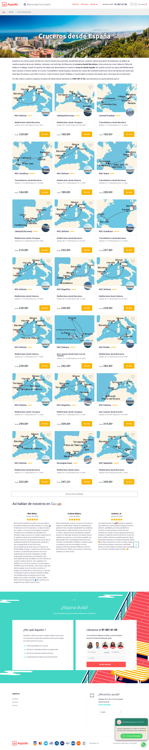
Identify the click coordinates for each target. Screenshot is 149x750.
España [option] (106, 652)
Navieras (94, 4)
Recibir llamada (105, 664)
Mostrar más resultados (74, 494)
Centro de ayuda (104, 705)
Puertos (15, 705)
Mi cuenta (141, 4)
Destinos (84, 4)
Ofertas (75, 4)
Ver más (45, 134)
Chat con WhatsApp (133, 736)
